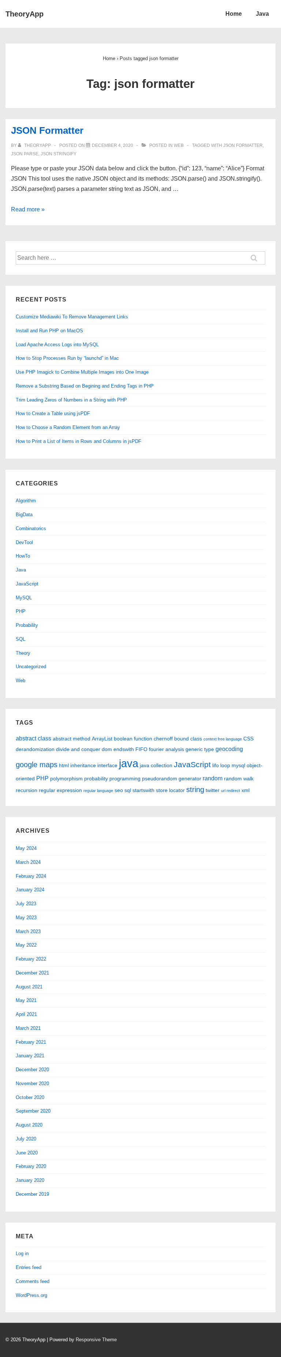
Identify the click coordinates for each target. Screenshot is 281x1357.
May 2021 (26, 1000)
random (212, 778)
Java (262, 14)
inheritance (83, 765)
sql (127, 790)
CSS (248, 739)
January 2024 (30, 889)
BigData (24, 514)
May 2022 (26, 945)
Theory (23, 653)
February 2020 (31, 1166)
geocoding (229, 749)
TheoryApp (24, 14)
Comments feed (32, 1281)
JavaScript (27, 584)
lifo (215, 765)
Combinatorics (31, 528)
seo (119, 790)
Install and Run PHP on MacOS (49, 330)
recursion (26, 790)
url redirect (230, 790)
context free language (222, 739)
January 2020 (30, 1180)
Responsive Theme (96, 1339)
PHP (21, 611)
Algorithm (26, 500)
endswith (123, 749)
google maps (36, 765)
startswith (143, 790)
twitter (213, 790)
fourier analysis (166, 749)
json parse (24, 153)
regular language (98, 790)
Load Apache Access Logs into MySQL (57, 344)
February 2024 (31, 876)
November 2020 (32, 1083)
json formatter (243, 145)
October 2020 (30, 1097)
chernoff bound (171, 739)
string (195, 789)
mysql (238, 765)
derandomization (35, 749)
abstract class (33, 738)
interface (107, 765)
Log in (22, 1253)
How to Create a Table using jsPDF (53, 413)
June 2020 (27, 1153)
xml (245, 790)
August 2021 (29, 987)
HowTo (23, 556)
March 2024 (28, 862)
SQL (20, 639)
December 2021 (32, 973)
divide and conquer (78, 749)
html (64, 765)
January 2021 (30, 1055)
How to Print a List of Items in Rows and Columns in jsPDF (78, 441)
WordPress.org (31, 1295)
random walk (239, 778)
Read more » (28, 209)
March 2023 (28, 931)
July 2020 (26, 1139)
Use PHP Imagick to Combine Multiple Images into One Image (82, 372)
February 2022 (31, 959)
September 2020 (33, 1111)
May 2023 (26, 917)
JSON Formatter (47, 130)
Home (233, 14)
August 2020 (29, 1125)
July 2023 (26, 903)
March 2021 (28, 1028)
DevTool (24, 542)
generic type (200, 749)
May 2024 (26, 848)
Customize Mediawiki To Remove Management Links (72, 316)
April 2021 (26, 1014)
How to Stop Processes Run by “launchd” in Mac (67, 358)
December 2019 (32, 1194)
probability (96, 778)
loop (225, 765)
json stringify (58, 153)
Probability (27, 625)
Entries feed (28, 1267)
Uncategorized (31, 666)
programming (124, 778)
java (128, 763)
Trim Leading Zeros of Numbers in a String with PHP (71, 400)
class (196, 739)
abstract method (71, 739)
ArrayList (102, 739)
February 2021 (31, 1042)
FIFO (141, 749)
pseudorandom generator (171, 778)
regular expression (60, 790)
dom (107, 749)
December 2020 (32, 1069)
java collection (156, 765)
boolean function (133, 739)
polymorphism (66, 778)
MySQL (24, 597)
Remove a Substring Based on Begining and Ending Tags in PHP (85, 386)
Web (179, 145)
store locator (170, 790)
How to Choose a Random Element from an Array (68, 427)
